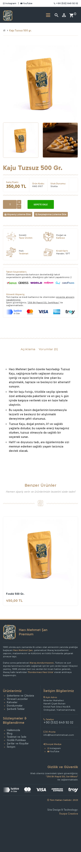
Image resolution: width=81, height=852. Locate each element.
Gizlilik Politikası (16, 740)
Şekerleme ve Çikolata (20, 695)
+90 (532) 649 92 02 (66, 3)
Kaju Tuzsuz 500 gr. (20, 30)
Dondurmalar (15, 705)
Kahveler (12, 702)
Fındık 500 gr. (15, 594)
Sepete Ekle (41, 204)
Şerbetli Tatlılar (16, 709)
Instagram (10, 3)
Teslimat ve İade (16, 736)
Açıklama (28, 349)
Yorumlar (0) (48, 349)
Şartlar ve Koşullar (18, 743)
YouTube (27, 3)
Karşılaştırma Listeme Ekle (51, 214)
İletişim (11, 746)
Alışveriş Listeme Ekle (18, 214)
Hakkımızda (13, 730)
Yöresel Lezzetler (17, 699)
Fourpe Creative (68, 813)
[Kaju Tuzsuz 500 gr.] (21, 140)
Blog (9, 733)
